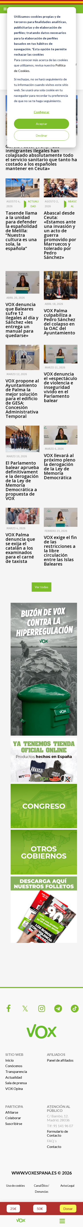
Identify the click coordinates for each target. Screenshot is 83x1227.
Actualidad (13, 1077)
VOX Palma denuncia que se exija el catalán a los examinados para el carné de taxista (20, 548)
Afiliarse (11, 1112)
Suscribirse (13, 1123)
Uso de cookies (15, 1185)
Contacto (54, 1146)
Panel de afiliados (60, 1060)
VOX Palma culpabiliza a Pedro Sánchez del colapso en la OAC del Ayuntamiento (59, 321)
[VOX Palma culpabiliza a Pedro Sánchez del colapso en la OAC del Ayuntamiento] (61, 285)
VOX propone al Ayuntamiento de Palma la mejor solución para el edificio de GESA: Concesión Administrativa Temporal (22, 399)
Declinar (41, 135)
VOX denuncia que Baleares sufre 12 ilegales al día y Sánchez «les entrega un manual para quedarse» (22, 320)
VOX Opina (14, 1088)
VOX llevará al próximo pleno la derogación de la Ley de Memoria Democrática (59, 466)
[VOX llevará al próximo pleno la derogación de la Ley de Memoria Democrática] (61, 435)
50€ (40, 1208)
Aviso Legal (67, 1185)
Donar (68, 1208)
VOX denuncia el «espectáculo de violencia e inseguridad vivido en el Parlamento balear (60, 387)
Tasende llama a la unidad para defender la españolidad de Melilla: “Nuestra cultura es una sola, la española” (21, 231)
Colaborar (13, 1118)
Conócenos (13, 1066)
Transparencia (16, 1071)
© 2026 (42, 1172)
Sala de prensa (16, 1083)
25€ (13, 1208)
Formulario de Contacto (57, 1133)
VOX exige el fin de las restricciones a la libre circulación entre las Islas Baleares (60, 550)
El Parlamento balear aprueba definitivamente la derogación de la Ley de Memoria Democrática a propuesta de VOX (22, 481)
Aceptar (41, 124)
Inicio (9, 1060)
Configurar (41, 112)
